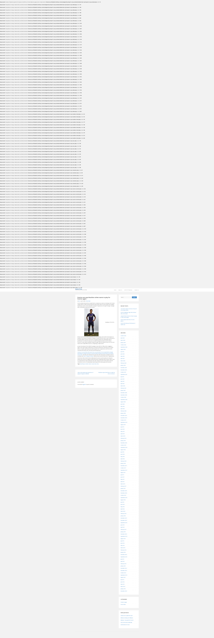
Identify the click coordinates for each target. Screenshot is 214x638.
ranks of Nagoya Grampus (88, 356)
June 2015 (122, 524)
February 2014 (123, 550)
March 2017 (123, 483)
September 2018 (124, 447)
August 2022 (123, 349)
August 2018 (123, 449)
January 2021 (123, 390)
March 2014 (123, 547)
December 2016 (124, 490)
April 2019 (123, 433)
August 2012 (123, 577)
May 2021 (122, 381)
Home (115, 290)
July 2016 (122, 502)
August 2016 (123, 499)
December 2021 (124, 367)
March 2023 (123, 340)
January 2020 (123, 413)
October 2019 (123, 420)
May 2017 (122, 479)
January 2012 (123, 588)
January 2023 (123, 342)
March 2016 (123, 511)
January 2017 (123, 488)
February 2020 (123, 410)
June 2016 (122, 504)
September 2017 (124, 470)
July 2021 (122, 376)
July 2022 (122, 351)
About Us (120, 290)
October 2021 (123, 372)
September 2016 (124, 497)
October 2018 (123, 445)
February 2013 (123, 563)
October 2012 (123, 572)
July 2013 (122, 559)
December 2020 (124, 392)
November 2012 (124, 570)
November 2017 (124, 465)
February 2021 (123, 388)
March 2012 (123, 586)
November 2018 (124, 442)
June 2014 (122, 543)
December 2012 (124, 568)
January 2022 (123, 365)
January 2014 (123, 552)
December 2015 (124, 518)
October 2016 (123, 495)
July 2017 (122, 474)
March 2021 (123, 385)
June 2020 (122, 404)
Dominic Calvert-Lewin (89, 363)
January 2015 (123, 531)
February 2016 (123, 513)
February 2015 (123, 529)
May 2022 (122, 356)
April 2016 (123, 508)
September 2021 (124, 374)
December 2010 (124, 591)
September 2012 (124, 575)
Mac (79, 301)
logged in (84, 384)
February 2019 (123, 438)
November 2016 (124, 493)
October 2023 (123, 335)
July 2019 (122, 426)
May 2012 (122, 584)
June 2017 (122, 477)
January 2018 (123, 463)
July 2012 (122, 579)
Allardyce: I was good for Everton (127, 620)
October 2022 (123, 344)
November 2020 (124, 395)
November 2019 (124, 417)
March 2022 (123, 360)
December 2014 (124, 534)
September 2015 (124, 522)
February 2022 (123, 363)
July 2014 (122, 540)
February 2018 (123, 461)
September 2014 (124, 536)
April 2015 (123, 527)
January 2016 (123, 515)
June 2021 (122, 379)
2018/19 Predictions (128, 290)
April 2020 (123, 408)
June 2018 (122, 454)
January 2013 (123, 565)
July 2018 (122, 452)
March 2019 (123, 436)
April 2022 (123, 358)
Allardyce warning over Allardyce (127, 617)
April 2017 (123, 481)
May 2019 (122, 431)
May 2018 (122, 456)
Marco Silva (96, 363)
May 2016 (122, 506)
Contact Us (136, 290)
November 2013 (124, 554)
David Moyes (82, 363)
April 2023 (123, 338)
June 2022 (122, 353)
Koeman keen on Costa (125, 624)
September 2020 (124, 399)
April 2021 (123, 383)
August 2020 (123, 401)
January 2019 (123, 440)
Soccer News (88, 301)
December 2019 (124, 415)
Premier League (124, 602)
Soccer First (78, 289)
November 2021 (124, 369)
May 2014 (122, 545)
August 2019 (123, 424)
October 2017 (123, 467)
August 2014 (123, 538)
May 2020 (122, 406)
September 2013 (124, 556)
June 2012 (122, 581)
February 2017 (123, 486)
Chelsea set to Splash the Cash (126, 615)
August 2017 (123, 472)
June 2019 (122, 429)
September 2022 (124, 347)
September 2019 (124, 422)
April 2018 (123, 458)
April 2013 (123, 561)
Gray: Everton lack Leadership (126, 622)
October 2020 (123, 397)
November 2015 (124, 520)
